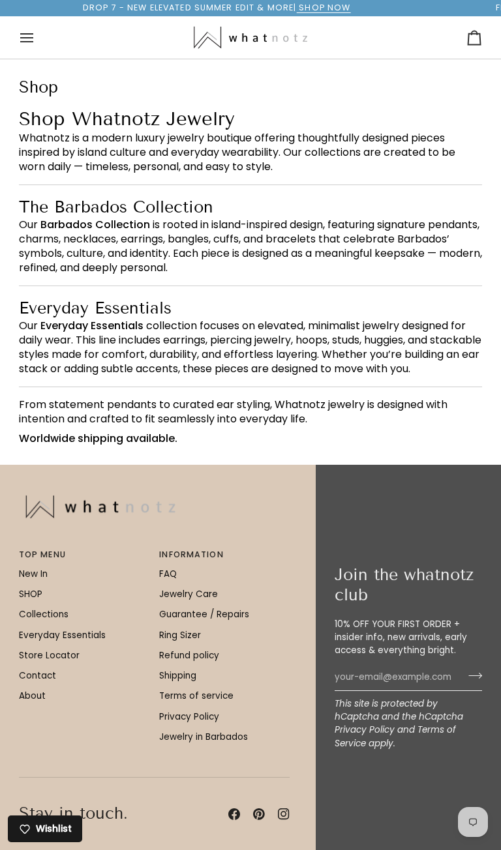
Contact (37, 675)
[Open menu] (38, 37)
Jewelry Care (188, 594)
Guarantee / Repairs (204, 614)
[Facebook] (234, 814)
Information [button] (191, 554)
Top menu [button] (42, 554)
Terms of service (196, 696)
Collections (43, 614)
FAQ (168, 574)
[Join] (471, 676)
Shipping (177, 675)
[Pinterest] (259, 814)
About (32, 696)
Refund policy (189, 655)
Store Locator (49, 655)
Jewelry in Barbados (203, 737)
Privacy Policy (365, 730)
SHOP (30, 594)
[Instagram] (284, 814)
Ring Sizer (180, 635)
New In (33, 574)
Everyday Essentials (62, 635)
